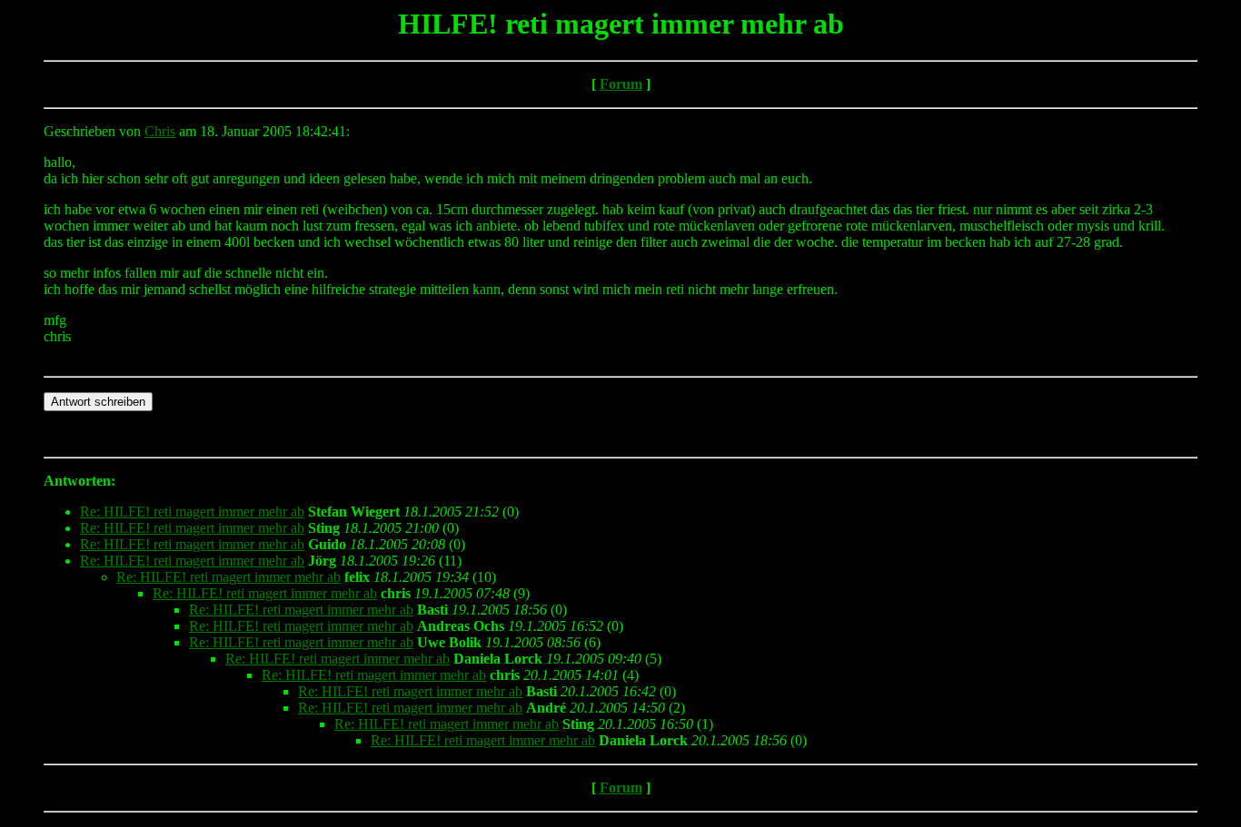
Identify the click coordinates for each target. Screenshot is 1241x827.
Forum (621, 84)
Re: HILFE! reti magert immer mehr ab (192, 511)
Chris (159, 131)
